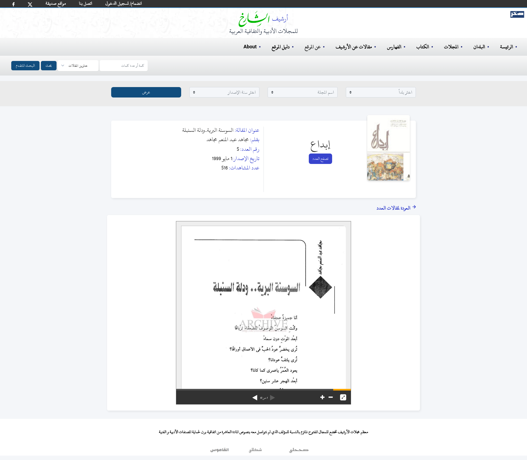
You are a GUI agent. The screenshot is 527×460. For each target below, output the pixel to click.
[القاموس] (220, 451)
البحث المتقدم (25, 65)
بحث (49, 65)
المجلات (451, 46)
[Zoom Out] (331, 397)
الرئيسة (506, 46)
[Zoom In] (322, 397)
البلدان (479, 46)
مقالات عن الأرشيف (354, 46)
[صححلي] (299, 451)
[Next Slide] (254, 395)
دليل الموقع (281, 46)
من (263, 398)
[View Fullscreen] (343, 397)
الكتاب (422, 46)
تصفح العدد (320, 158)
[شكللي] (255, 451)
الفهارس (394, 46)
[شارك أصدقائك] (13, 4)
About (250, 47)
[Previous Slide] (272, 395)
